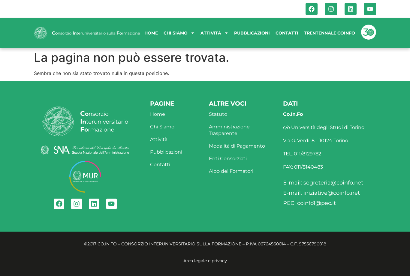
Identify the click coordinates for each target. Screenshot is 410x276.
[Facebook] (312, 9)
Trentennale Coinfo (329, 33)
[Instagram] (331, 9)
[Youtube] (370, 9)
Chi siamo (176, 33)
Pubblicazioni (252, 33)
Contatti (287, 33)
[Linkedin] (351, 9)
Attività (210, 33)
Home (151, 33)
